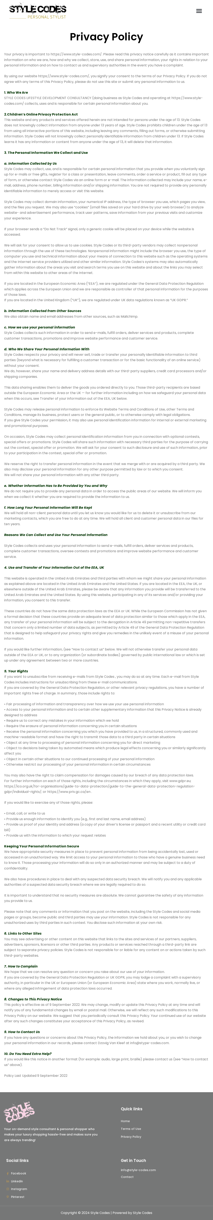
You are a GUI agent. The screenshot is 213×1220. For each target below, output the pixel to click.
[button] (199, 10)
